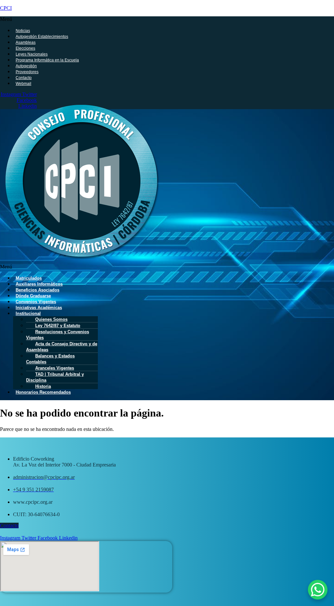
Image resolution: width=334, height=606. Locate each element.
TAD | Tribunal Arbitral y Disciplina (55, 377)
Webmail (23, 83)
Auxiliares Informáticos (39, 284)
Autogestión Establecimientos (42, 36)
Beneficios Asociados (37, 289)
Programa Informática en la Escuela (47, 60)
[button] (148, 19)
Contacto (24, 77)
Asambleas (26, 42)
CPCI (6, 8)
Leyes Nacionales (32, 54)
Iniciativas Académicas (39, 307)
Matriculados (29, 278)
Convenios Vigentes (36, 301)
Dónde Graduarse (33, 295)
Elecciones (25, 48)
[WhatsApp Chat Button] (317, 589)
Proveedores (27, 72)
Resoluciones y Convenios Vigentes (57, 334)
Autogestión (26, 66)
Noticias (23, 30)
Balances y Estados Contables (50, 358)
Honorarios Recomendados (43, 392)
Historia (43, 386)
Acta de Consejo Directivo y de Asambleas (61, 346)
